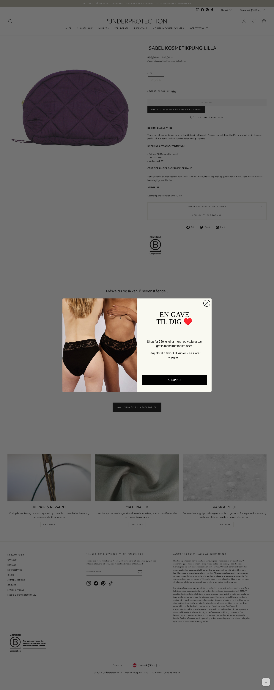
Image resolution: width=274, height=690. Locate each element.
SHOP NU (174, 379)
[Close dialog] (207, 303)
